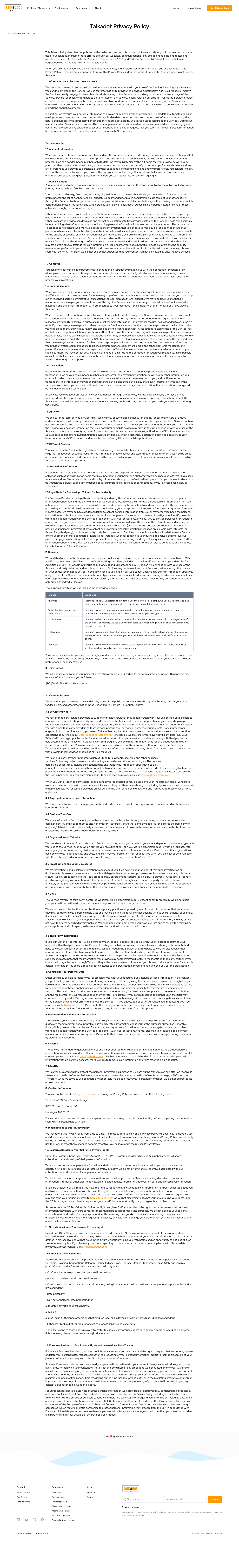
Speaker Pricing (23, 1502)
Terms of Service (24, 1533)
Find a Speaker (23, 1492)
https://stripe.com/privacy (155, 774)
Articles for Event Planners (63, 1520)
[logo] (13, 8)
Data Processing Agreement (95, 734)
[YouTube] (26, 1519)
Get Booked (22, 1497)
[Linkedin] (18, 1519)
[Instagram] (34, 1519)
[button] (39, 8)
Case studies (58, 1492)
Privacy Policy (42, 1533)
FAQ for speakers (59, 1502)
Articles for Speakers (61, 1515)
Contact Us (92, 1497)
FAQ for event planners (62, 1506)
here (116, 1137)
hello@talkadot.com (72, 1005)
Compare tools (58, 1497)
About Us (91, 1492)
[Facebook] (42, 1519)
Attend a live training (61, 1511)
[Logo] (130, 1489)
